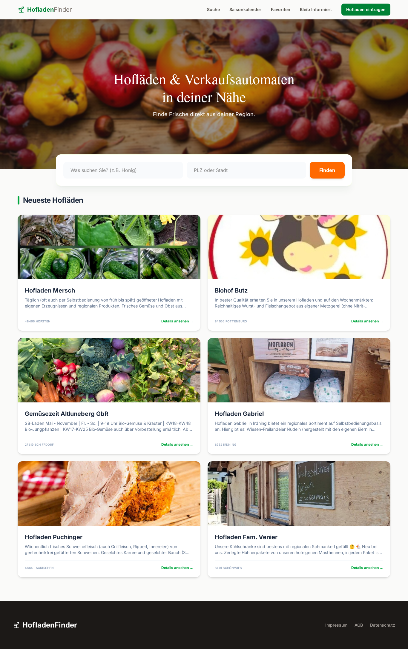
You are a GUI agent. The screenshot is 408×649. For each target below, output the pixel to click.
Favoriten (280, 9)
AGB (359, 625)
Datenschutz (382, 625)
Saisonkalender (245, 9)
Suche (213, 9)
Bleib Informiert (316, 9)
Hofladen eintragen (366, 9)
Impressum (336, 625)
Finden (327, 170)
